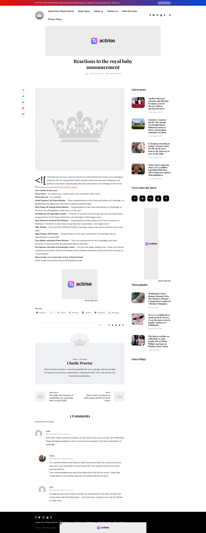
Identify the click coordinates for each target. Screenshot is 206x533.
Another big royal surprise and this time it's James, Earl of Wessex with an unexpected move (158, 103)
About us (98, 11)
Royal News (84, 11)
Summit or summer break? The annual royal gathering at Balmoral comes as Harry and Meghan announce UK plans (157, 126)
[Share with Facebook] (23, 90)
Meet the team (129, 11)
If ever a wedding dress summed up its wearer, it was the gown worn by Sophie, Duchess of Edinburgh (159, 320)
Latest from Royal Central (61, 11)
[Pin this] (23, 108)
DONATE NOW (164, 3)
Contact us (112, 11)
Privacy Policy (55, 19)
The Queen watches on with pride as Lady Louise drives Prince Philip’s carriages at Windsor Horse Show (158, 341)
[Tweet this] (23, 96)
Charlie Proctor (97, 73)
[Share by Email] (23, 114)
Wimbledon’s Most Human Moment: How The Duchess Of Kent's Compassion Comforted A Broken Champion (159, 298)
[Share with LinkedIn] (23, 102)
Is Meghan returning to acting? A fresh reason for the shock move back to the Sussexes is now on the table (159, 148)
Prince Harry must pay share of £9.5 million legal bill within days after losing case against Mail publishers (159, 170)
